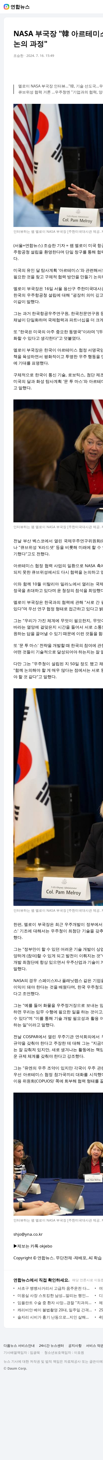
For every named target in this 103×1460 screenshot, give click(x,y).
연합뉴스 (20, 6)
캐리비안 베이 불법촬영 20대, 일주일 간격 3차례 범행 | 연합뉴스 (54, 1310)
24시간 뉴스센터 (51, 1345)
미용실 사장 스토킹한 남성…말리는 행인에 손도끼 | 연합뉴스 (54, 1295)
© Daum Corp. (15, 1368)
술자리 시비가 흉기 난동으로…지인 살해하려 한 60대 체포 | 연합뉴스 (54, 1317)
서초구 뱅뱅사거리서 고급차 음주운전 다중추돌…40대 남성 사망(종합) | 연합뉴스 (54, 1288)
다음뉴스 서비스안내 (19, 1345)
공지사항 (75, 1345)
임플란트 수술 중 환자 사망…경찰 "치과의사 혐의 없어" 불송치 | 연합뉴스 (54, 1302)
